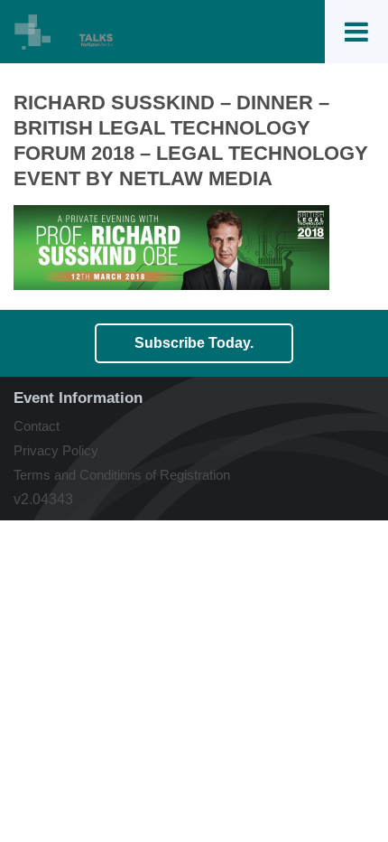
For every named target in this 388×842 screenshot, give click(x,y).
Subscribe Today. (194, 343)
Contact (37, 426)
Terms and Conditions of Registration (122, 475)
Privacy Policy (56, 450)
